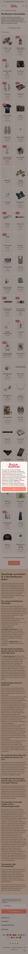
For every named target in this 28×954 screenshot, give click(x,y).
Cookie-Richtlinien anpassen (17, 485)
